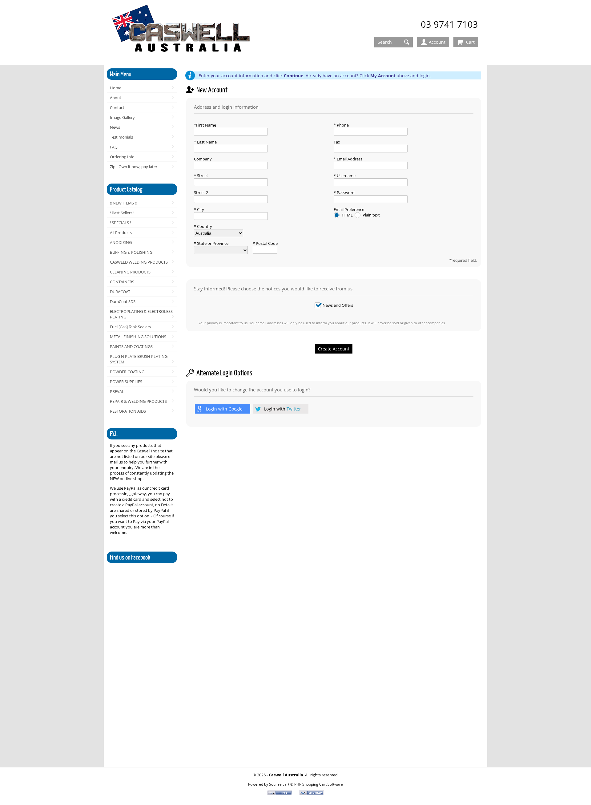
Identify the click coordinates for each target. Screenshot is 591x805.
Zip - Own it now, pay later (133, 166)
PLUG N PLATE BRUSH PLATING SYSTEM (138, 359)
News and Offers (338, 305)
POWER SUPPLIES (126, 381)
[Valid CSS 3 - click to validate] (311, 793)
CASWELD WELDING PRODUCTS (139, 262)
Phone (342, 125)
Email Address (349, 159)
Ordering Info (122, 157)
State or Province (212, 243)
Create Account (333, 349)
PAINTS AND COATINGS (131, 346)
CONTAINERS (122, 282)
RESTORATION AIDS (128, 411)
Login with (224, 409)
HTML (348, 215)
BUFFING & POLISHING (131, 252)
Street (202, 175)
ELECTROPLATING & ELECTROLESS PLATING (141, 314)
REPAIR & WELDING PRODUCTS (138, 401)
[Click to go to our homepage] (182, 33)
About (115, 97)
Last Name (206, 142)
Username (346, 175)
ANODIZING (121, 242)
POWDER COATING (127, 371)
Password (345, 192)
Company (203, 159)
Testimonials (121, 137)
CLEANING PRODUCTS (130, 272)
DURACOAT (120, 291)
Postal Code (266, 243)
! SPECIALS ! (120, 222)
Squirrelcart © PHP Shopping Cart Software (306, 784)
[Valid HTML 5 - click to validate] (280, 793)
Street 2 (201, 192)
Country (204, 226)
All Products (121, 232)
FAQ (114, 147)
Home (115, 88)
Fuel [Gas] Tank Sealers (130, 327)
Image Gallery (122, 117)
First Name (206, 125)
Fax (337, 142)
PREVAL (117, 391)
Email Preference (349, 209)
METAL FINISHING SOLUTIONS (138, 336)
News (115, 127)
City (200, 209)
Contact (117, 107)
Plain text (371, 215)
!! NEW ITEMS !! (123, 203)
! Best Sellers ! (122, 213)
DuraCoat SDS (122, 301)
